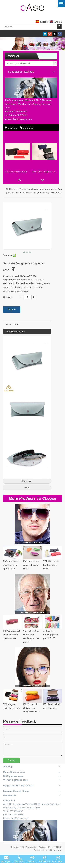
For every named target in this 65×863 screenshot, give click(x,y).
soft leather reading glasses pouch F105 (51, 635)
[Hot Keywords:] (59, 26)
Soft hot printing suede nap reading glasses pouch (31, 636)
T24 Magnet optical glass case (12, 706)
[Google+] (50, 33)
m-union (57, 850)
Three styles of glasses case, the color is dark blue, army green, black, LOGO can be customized (44, 172)
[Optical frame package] (32, 667)
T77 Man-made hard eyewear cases (51, 565)
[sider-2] (32, 594)
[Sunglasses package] (32, 524)
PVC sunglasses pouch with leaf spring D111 (11, 565)
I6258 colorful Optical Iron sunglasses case (31, 708)
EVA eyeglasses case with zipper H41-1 (31, 565)
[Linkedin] (45, 33)
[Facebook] (60, 33)
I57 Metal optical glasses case (51, 706)
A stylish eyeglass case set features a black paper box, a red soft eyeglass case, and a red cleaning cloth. (17, 172)
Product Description (15, 331)
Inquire (12, 309)
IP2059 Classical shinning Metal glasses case (11, 635)
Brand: (9, 324)
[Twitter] (55, 33)
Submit (11, 760)
